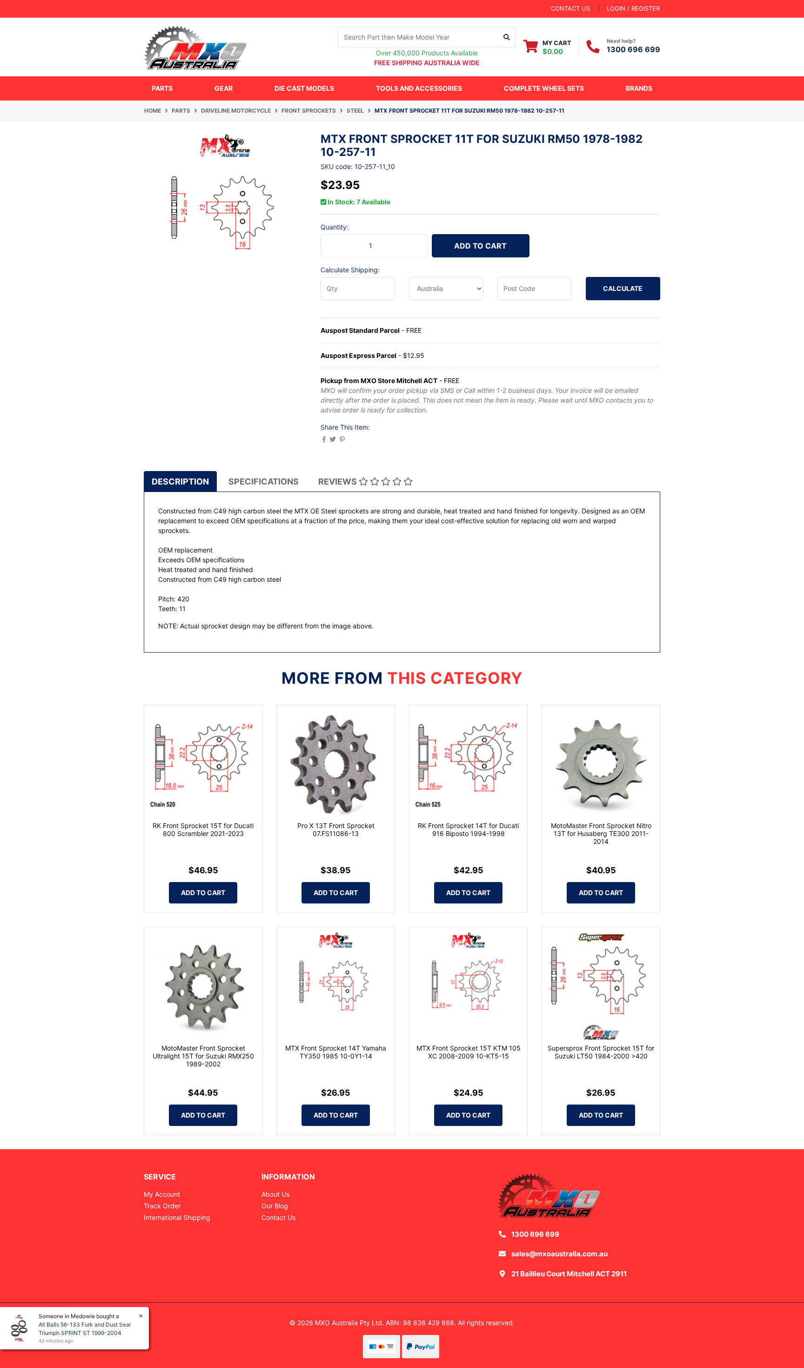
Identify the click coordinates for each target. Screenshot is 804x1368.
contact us (570, 8)
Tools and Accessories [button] (419, 88)
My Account (162, 1194)
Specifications (263, 481)
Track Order (162, 1206)
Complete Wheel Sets (544, 88)
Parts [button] (162, 88)
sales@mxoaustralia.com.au (559, 1253)
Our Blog (274, 1206)
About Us (275, 1194)
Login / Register (633, 8)
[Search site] (507, 37)
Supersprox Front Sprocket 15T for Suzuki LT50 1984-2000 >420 (601, 1052)
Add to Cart (480, 245)
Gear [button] (223, 88)
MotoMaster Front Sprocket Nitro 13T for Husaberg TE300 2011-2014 (601, 833)
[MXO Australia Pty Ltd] (195, 46)
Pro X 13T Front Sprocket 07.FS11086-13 (336, 829)
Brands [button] (639, 88)
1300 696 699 (633, 49)
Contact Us (278, 1217)
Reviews (338, 481)
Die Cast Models (304, 88)
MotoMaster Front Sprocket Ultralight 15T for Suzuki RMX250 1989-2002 (203, 1056)
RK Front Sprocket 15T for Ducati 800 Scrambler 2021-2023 (203, 829)
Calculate (623, 288)
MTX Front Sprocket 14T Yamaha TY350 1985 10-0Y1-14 (335, 1052)
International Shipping (177, 1217)
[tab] (180, 481)
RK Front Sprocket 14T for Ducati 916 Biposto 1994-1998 (468, 829)
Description (180, 481)
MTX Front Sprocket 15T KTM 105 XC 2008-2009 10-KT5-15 (468, 1052)
